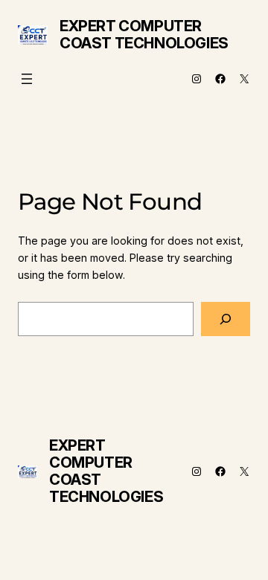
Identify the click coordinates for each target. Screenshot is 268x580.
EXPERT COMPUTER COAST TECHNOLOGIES (144, 34)
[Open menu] (27, 79)
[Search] (225, 319)
